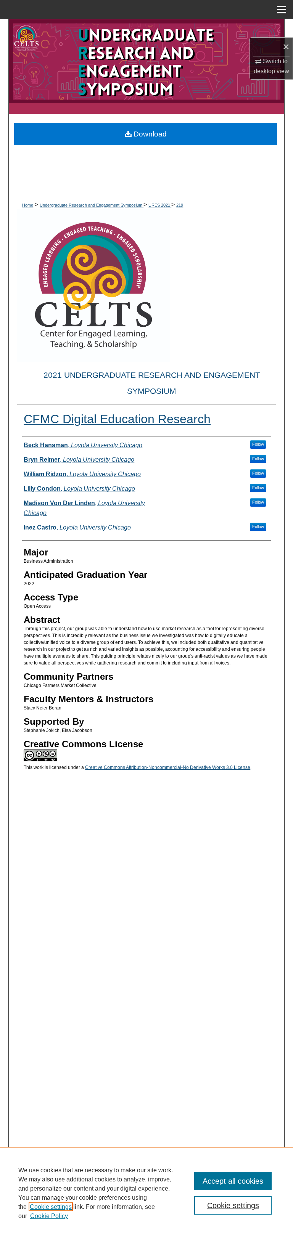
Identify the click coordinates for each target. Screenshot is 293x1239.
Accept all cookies (233, 1181)
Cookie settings (51, 1207)
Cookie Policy (49, 1216)
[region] (146, 1193)
